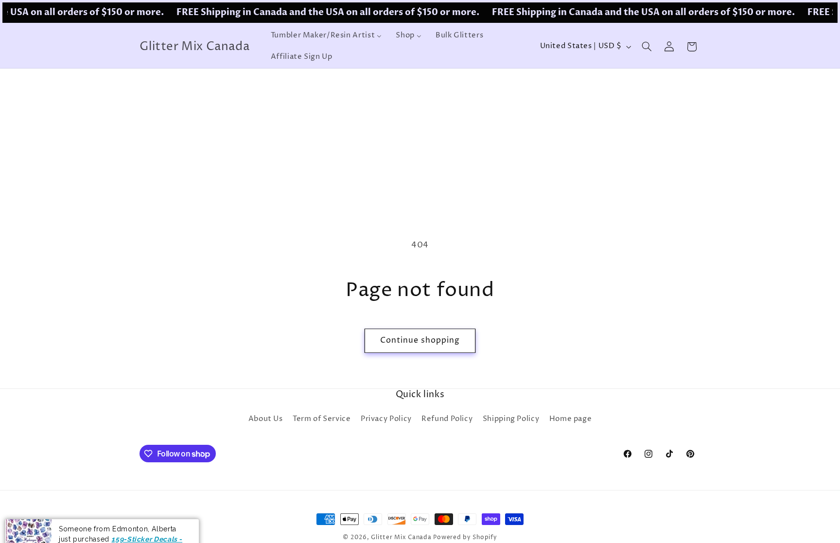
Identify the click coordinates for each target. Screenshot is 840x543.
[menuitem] (326, 36)
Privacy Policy (386, 419)
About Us (265, 419)
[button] (646, 46)
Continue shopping (420, 340)
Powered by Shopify (465, 538)
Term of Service (321, 419)
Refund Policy (446, 419)
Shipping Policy (511, 419)
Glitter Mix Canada (401, 538)
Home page (570, 419)
